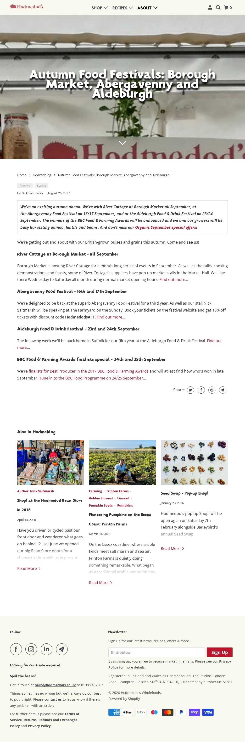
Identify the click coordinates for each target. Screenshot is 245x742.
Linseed (123, 498)
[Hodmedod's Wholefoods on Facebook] (17, 649)
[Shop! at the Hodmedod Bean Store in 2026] (50, 462)
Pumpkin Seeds (101, 505)
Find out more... (174, 279)
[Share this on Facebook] (200, 390)
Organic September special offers (165, 227)
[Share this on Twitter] (190, 390)
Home (22, 175)
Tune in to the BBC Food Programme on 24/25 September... (92, 378)
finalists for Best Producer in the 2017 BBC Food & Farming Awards (89, 371)
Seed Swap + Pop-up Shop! (184, 493)
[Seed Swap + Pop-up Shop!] (194, 462)
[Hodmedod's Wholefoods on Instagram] (32, 649)
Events (41, 186)
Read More (27, 568)
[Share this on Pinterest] (211, 390)
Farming (95, 491)
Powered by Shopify (124, 698)
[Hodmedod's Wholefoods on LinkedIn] (48, 649)
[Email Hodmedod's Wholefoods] (63, 649)
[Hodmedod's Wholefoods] (27, 7)
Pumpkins (125, 505)
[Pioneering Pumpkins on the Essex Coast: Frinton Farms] (122, 462)
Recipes (121, 8)
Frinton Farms (117, 491)
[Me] (210, 8)
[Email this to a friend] (222, 390)
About (145, 8)
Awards (25, 186)
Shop (98, 8)
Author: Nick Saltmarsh (35, 491)
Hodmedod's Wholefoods (141, 692)
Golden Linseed (101, 498)
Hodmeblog (42, 175)
